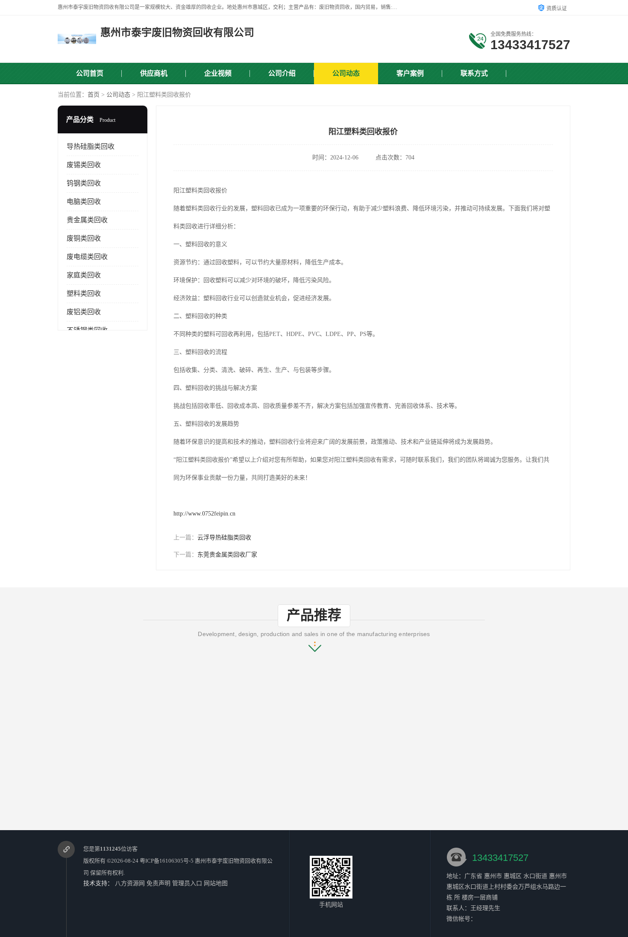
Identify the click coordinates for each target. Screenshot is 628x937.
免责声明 (158, 883)
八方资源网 (130, 883)
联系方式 (474, 73)
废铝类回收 (84, 311)
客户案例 (410, 73)
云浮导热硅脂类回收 (224, 537)
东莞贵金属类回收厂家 (227, 554)
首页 (94, 94)
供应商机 (153, 73)
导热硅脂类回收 (90, 146)
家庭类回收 (84, 275)
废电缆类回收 (87, 256)
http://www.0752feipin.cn (204, 513)
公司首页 (89, 73)
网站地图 (216, 883)
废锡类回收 (84, 164)
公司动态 (346, 73)
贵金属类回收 (87, 220)
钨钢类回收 (84, 183)
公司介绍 (282, 73)
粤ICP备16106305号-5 (167, 860)
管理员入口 (187, 883)
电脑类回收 (84, 201)
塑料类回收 (84, 293)
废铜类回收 (84, 238)
